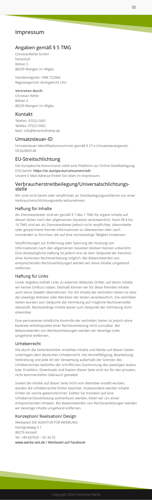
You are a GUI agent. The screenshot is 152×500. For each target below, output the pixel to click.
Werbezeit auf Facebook (66, 442)
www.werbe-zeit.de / (31, 442)
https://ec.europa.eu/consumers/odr (62, 170)
